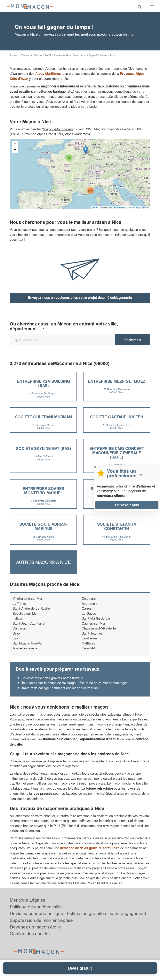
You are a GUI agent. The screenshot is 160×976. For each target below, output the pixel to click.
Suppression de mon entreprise (41, 920)
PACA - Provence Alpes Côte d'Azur (65, 55)
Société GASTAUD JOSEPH (116, 417)
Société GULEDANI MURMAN (43, 417)
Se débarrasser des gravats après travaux (52, 677)
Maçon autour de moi (58, 128)
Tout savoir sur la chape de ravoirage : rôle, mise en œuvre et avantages (74, 682)
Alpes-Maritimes (98, 55)
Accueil (14, 55)
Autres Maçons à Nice (43, 562)
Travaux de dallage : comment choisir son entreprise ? (60, 687)
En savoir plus (127, 504)
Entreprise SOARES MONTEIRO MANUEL (43, 490)
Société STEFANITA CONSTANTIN (116, 526)
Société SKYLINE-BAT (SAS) (43, 448)
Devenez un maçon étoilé (35, 926)
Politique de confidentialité (36, 906)
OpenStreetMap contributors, (125, 207)
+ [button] (15, 143)
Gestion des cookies (30, 933)
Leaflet (95, 207)
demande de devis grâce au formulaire (89, 848)
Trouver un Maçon (31, 55)
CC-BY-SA (144, 207)
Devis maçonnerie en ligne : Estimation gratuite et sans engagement (78, 913)
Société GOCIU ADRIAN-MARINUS (43, 526)
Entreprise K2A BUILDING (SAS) (43, 383)
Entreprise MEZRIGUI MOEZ (116, 381)
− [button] (15, 149)
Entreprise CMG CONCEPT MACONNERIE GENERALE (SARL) (116, 452)
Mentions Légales (27, 900)
